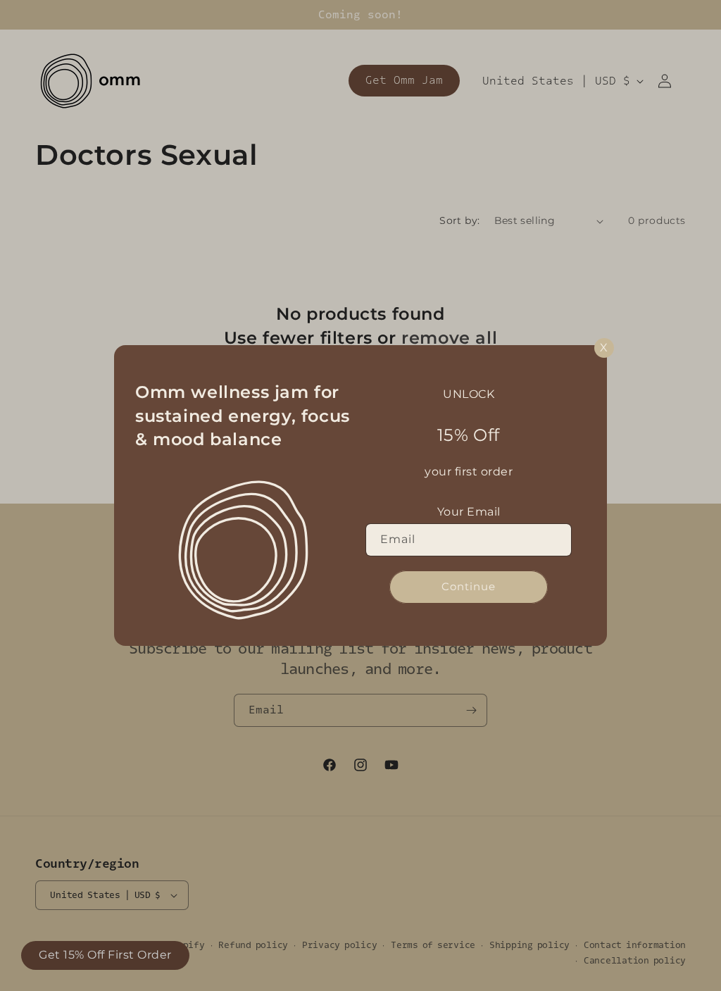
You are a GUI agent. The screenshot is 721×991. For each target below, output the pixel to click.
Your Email (469, 511)
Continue (468, 586)
